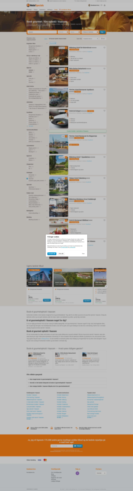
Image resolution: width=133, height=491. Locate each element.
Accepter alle (51, 253)
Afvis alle (61, 253)
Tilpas (83, 253)
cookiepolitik (72, 247)
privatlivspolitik (64, 247)
